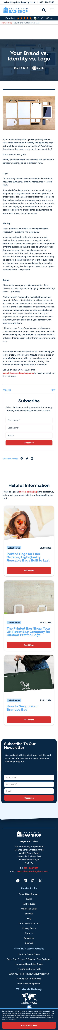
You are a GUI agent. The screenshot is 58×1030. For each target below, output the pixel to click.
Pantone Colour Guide (29, 954)
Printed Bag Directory (29, 894)
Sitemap (29, 942)
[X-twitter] (40, 880)
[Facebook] (18, 880)
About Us (29, 933)
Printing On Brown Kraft (29, 969)
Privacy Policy (29, 928)
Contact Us (29, 938)
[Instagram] (32, 880)
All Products (29, 903)
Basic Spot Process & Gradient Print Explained (29, 959)
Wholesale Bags (29, 908)
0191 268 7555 (47, 2)
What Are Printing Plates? (29, 983)
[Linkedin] (25, 880)
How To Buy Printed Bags (29, 978)
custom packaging (28, 491)
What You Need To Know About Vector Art (29, 973)
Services (29, 913)
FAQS (29, 899)
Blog (10, 23)
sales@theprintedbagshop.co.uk (19, 2)
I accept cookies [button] (29, 1025)
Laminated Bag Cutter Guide (29, 964)
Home (4, 23)
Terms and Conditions (29, 923)
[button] (52, 10)
